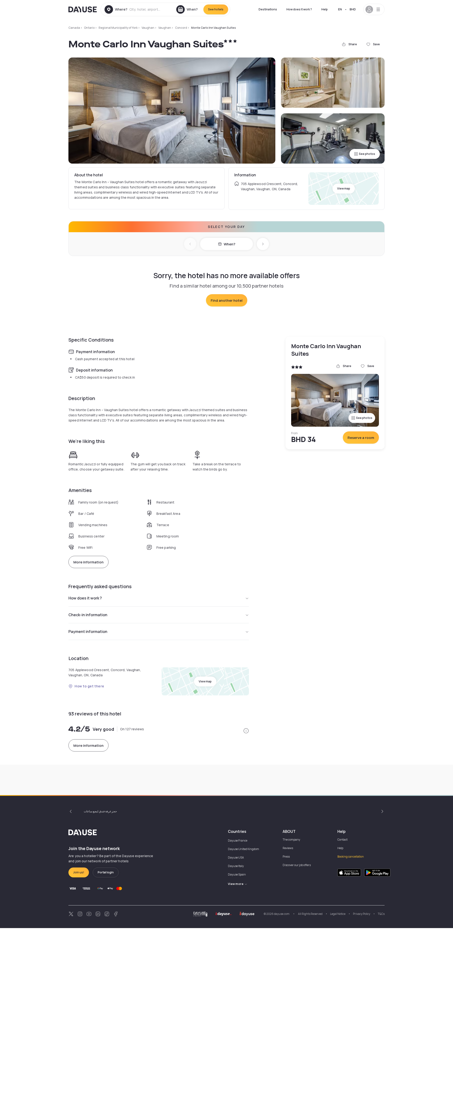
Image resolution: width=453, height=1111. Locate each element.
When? (229, 244)
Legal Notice (337, 914)
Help (324, 9)
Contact (342, 840)
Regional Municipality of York (118, 28)
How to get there (89, 686)
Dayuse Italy (236, 866)
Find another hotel (227, 300)
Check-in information (87, 614)
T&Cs (381, 914)
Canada (74, 28)
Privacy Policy (361, 914)
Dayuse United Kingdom (243, 849)
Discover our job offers (297, 865)
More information (88, 562)
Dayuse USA (236, 857)
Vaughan (148, 28)
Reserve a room (361, 437)
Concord (181, 28)
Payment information (87, 631)
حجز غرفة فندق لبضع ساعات (100, 811)
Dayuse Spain (237, 874)
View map (343, 188)
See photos (367, 154)
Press (286, 857)
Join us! (78, 872)
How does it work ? (299, 9)
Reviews (288, 848)
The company (291, 840)
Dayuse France (237, 840)
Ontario (89, 28)
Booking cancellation (350, 857)
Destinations (268, 9)
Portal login (106, 872)
